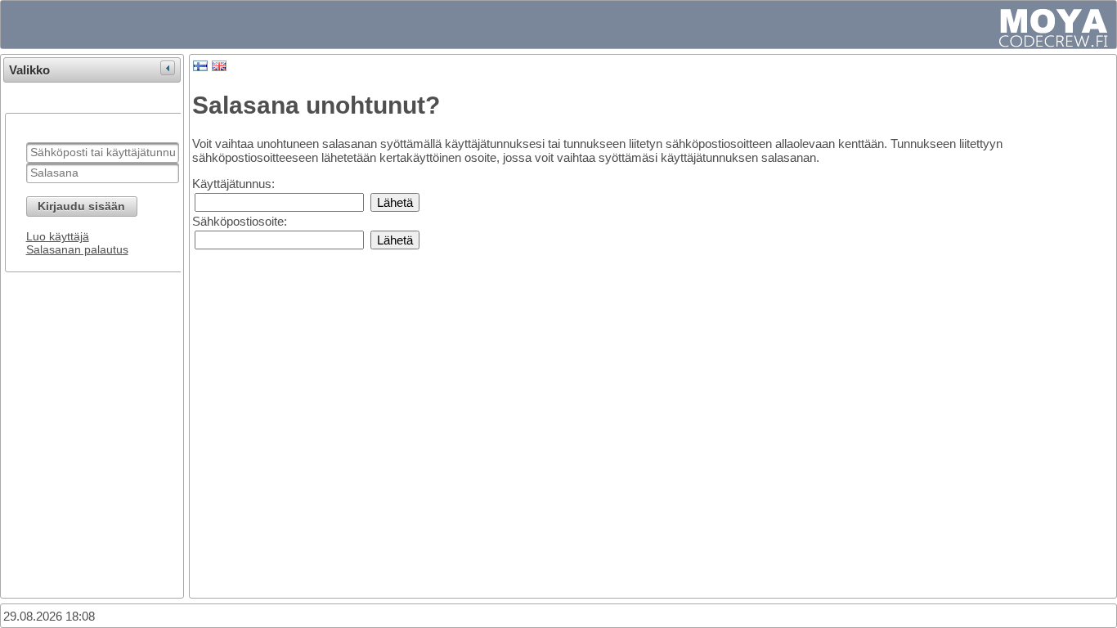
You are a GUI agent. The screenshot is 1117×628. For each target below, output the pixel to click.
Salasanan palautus (77, 249)
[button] (81, 206)
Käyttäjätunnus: (233, 184)
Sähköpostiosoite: (239, 221)
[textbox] (102, 152)
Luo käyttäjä (57, 236)
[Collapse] (167, 68)
